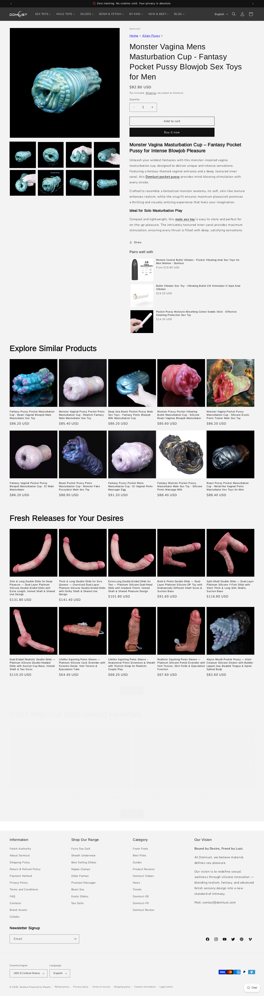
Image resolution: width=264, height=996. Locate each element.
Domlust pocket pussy (163, 177)
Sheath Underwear (83, 855)
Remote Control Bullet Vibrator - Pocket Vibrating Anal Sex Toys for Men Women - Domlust (197, 261)
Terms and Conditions (24, 889)
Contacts (15, 903)
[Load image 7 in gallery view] (79, 183)
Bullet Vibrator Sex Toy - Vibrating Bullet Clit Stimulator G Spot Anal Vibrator (198, 287)
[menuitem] (43, 14)
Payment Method (21, 876)
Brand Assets (18, 910)
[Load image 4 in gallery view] (107, 155)
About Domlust (20, 855)
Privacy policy (81, 986)
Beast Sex (77, 889)
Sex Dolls (77, 903)
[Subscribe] (75, 938)
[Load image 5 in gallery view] (23, 183)
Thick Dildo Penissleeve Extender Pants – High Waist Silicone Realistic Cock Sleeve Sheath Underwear (162, 796)
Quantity (134, 99)
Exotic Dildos (80, 896)
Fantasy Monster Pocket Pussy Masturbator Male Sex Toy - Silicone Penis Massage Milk (179, 486)
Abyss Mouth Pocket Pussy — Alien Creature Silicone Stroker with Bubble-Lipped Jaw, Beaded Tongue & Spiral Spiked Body (230, 664)
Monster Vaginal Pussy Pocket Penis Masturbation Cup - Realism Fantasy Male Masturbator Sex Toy (82, 415)
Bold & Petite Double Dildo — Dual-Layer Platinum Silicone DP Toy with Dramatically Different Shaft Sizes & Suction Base (179, 586)
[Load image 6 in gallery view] (51, 183)
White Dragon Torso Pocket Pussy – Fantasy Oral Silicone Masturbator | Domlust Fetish (222, 795)
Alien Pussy (151, 36)
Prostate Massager (83, 883)
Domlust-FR (141, 903)
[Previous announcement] (11, 3)
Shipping (151, 92)
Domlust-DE (141, 896)
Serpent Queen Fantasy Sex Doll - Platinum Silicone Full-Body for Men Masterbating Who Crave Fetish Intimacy (99, 796)
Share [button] (137, 242)
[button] (234, 14)
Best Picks (139, 855)
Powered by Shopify (40, 987)
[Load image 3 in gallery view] (79, 155)
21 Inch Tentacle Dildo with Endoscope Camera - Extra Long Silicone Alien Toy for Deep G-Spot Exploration (40, 796)
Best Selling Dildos (83, 862)
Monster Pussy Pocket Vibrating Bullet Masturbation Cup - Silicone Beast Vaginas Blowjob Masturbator (179, 415)
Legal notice (166, 986)
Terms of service (101, 986)
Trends (137, 889)
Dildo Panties (80, 876)
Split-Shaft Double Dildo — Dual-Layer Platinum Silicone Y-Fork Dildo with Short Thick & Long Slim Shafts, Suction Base (230, 586)
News (136, 883)
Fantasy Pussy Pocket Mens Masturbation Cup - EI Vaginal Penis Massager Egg (130, 486)
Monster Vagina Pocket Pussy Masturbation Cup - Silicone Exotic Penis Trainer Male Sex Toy (228, 415)
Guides (137, 862)
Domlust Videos (143, 876)
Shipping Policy (20, 862)
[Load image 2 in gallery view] (51, 155)
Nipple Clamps (80, 869)
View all (132, 691)
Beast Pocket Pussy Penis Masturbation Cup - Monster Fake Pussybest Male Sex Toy (79, 486)
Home (133, 36)
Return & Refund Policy (25, 869)
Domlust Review (143, 910)
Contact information (145, 986)
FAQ (12, 896)
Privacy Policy (19, 883)
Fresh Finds (140, 849)
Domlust (24, 987)
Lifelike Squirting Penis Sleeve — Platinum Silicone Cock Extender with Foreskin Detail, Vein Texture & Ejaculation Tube (82, 664)
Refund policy (62, 986)
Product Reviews (144, 869)
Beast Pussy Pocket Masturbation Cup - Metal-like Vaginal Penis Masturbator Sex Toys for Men (228, 486)
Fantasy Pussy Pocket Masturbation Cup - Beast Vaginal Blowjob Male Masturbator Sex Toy (32, 415)
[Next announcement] (253, 3)
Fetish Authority (20, 849)
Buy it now (172, 132)
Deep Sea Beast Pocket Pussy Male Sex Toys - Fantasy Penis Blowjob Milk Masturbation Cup (130, 415)
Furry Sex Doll (80, 849)
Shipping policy (122, 986)
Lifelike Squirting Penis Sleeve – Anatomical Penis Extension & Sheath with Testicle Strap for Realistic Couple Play (131, 664)
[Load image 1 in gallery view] (23, 155)
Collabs (15, 917)
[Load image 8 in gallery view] (107, 183)
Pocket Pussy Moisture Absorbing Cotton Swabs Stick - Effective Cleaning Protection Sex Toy (196, 313)
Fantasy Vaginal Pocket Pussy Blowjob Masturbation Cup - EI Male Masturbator (32, 486)
